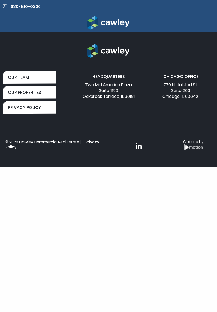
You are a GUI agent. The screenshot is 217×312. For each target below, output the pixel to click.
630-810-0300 (26, 6)
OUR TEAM (18, 77)
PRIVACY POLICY (24, 107)
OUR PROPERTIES (24, 92)
